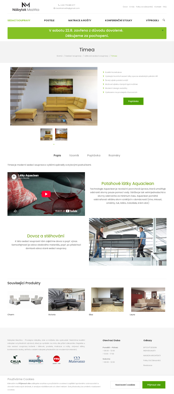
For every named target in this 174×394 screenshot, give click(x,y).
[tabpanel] (46, 134)
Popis (57, 155)
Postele (49, 20)
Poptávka (133, 101)
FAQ (165, 6)
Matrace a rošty (79, 20)
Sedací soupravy (18, 20)
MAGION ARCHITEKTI (152, 355)
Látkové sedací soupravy (96, 56)
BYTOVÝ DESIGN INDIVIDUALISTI (150, 349)
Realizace (147, 365)
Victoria (51, 314)
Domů (59, 56)
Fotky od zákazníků (144, 6)
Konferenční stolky (118, 20)
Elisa (91, 314)
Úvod (125, 6)
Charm (10, 314)
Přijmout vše (153, 384)
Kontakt (158, 6)
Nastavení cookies (125, 384)
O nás (131, 6)
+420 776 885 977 (67, 5)
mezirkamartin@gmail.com (67, 8)
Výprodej (152, 20)
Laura (132, 314)
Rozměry (114, 155)
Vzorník (74, 155)
